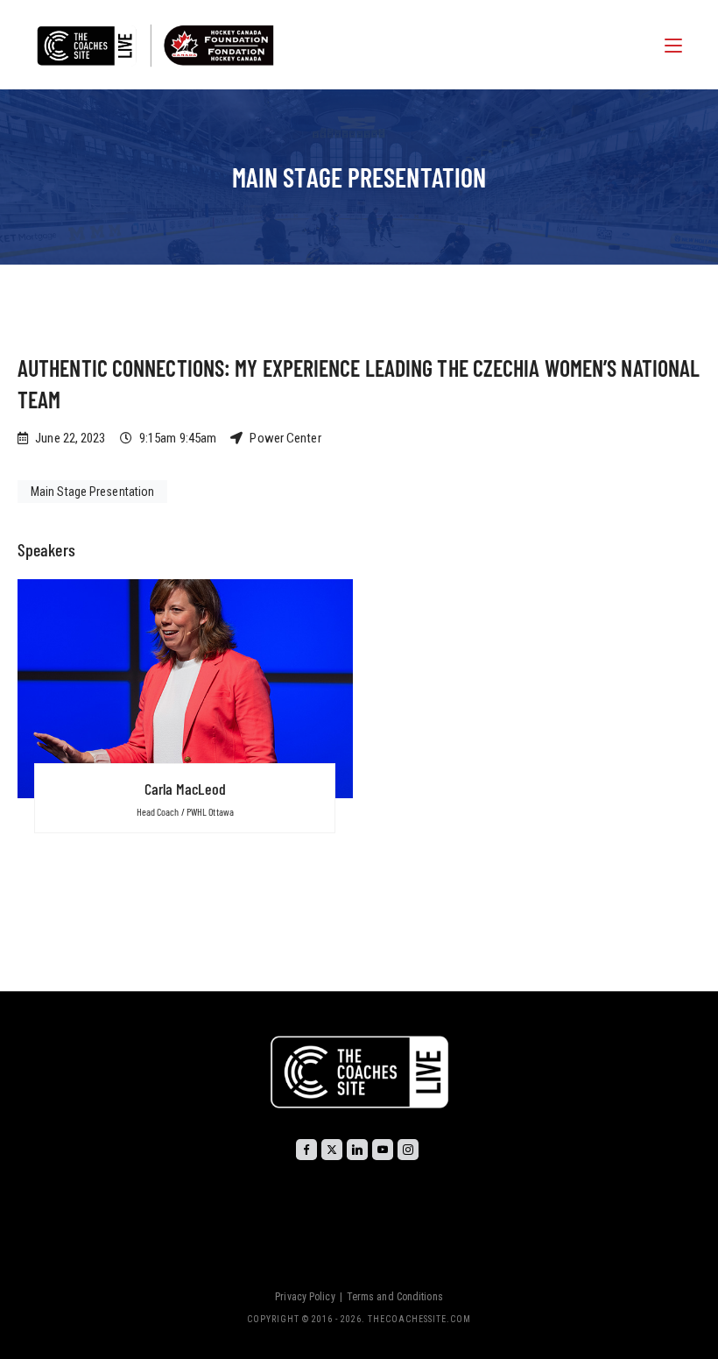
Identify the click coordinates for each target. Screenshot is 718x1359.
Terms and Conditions (395, 1297)
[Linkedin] (357, 1149)
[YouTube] (382, 1149)
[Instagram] (408, 1149)
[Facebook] (306, 1149)
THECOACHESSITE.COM (419, 1319)
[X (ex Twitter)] (331, 1149)
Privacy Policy (304, 1297)
